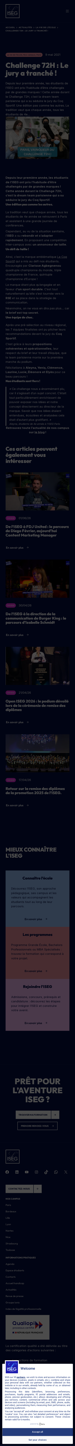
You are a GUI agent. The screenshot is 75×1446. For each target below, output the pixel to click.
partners (21, 1377)
